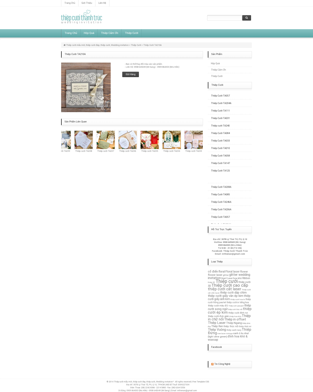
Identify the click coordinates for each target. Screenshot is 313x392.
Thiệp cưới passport (236, 306)
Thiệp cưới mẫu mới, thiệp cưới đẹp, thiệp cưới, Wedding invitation (97, 45)
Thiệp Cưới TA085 (220, 191)
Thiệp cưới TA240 (220, 122)
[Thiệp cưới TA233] (190, 139)
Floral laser (232, 271)
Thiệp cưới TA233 (190, 151)
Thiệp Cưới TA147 (220, 159)
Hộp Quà (89, 33)
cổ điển (213, 271)
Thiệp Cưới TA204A (221, 99)
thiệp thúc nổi (230, 326)
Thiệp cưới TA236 (124, 151)
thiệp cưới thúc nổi (235, 309)
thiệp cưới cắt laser (224, 289)
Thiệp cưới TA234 (168, 151)
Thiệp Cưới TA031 (220, 114)
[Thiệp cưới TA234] (168, 139)
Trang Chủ (69, 3)
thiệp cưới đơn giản (218, 316)
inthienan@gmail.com (233, 254)
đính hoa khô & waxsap (227, 338)
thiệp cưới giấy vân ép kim (225, 296)
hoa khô (237, 278)
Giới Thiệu (87, 3)
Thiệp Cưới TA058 (220, 152)
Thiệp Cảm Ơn (109, 33)
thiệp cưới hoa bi (238, 299)
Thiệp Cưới (131, 33)
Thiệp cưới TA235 (146, 151)
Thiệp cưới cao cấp (229, 285)
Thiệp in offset (235, 319)
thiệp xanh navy (233, 330)
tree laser (221, 333)
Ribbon (246, 278)
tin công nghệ (222, 363)
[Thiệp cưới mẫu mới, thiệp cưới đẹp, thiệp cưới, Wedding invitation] (81, 17)
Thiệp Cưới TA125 (220, 167)
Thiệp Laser (217, 323)
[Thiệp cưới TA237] (102, 139)
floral (221, 271)
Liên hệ (102, 3)
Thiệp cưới (227, 281)
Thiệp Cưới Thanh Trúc (235, 251)
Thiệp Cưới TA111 (220, 107)
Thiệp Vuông (217, 330)
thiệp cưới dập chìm (233, 292)
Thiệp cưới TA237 (102, 151)
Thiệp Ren (217, 326)
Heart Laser (227, 278)
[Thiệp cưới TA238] (80, 139)
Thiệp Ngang (234, 323)
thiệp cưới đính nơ (238, 312)
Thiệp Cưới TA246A (221, 198)
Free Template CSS (201, 382)
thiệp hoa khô (235, 316)
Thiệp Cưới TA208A (221, 183)
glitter (226, 275)
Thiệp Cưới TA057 (220, 213)
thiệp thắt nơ (245, 326)
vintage (229, 333)
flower (244, 271)
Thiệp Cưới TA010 (220, 144)
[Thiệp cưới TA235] (146, 139)
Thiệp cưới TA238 (80, 151)
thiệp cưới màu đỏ (218, 305)
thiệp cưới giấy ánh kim (229, 297)
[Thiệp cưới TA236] (124, 139)
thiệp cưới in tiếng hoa (237, 302)
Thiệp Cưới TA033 (220, 137)
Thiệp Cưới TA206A (221, 206)
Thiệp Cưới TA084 (220, 129)
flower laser (215, 274)
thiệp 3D (211, 282)
